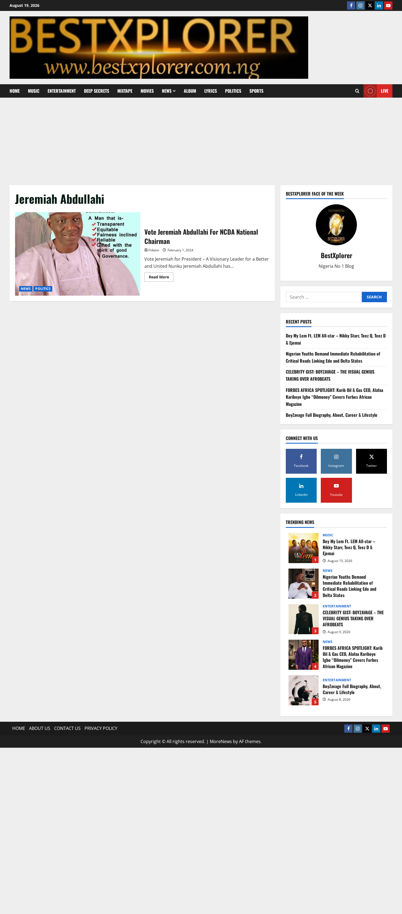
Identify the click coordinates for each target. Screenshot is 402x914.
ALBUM (190, 91)
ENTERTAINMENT (62, 91)
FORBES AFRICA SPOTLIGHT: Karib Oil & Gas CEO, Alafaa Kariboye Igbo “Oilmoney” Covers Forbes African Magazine (334, 397)
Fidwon (153, 250)
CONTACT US (67, 728)
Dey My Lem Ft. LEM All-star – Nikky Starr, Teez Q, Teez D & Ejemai (304, 548)
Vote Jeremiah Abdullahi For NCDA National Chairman (77, 254)
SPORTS (256, 91)
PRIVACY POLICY (101, 728)
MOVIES (147, 91)
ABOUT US (39, 728)
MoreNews (221, 741)
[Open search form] (357, 91)
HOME (15, 91)
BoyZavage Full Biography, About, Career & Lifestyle (331, 415)
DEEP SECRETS (96, 91)
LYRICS (210, 91)
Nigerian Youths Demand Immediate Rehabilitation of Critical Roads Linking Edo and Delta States (333, 357)
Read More (161, 278)
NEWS (166, 91)
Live (384, 91)
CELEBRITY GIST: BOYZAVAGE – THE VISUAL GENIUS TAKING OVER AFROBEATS (330, 375)
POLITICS (233, 91)
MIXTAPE (124, 91)
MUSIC (33, 91)
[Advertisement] (201, 138)
